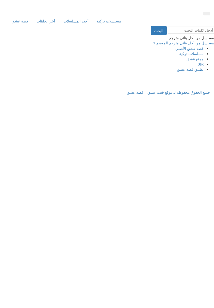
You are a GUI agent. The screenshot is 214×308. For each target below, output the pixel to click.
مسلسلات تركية (109, 20)
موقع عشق (195, 58)
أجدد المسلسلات (75, 20)
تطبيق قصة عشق (190, 69)
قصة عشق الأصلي (189, 48)
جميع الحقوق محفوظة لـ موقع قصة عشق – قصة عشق (168, 92)
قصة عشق (20, 20)
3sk (201, 64)
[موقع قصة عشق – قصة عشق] (186, 4)
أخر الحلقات (46, 20)
